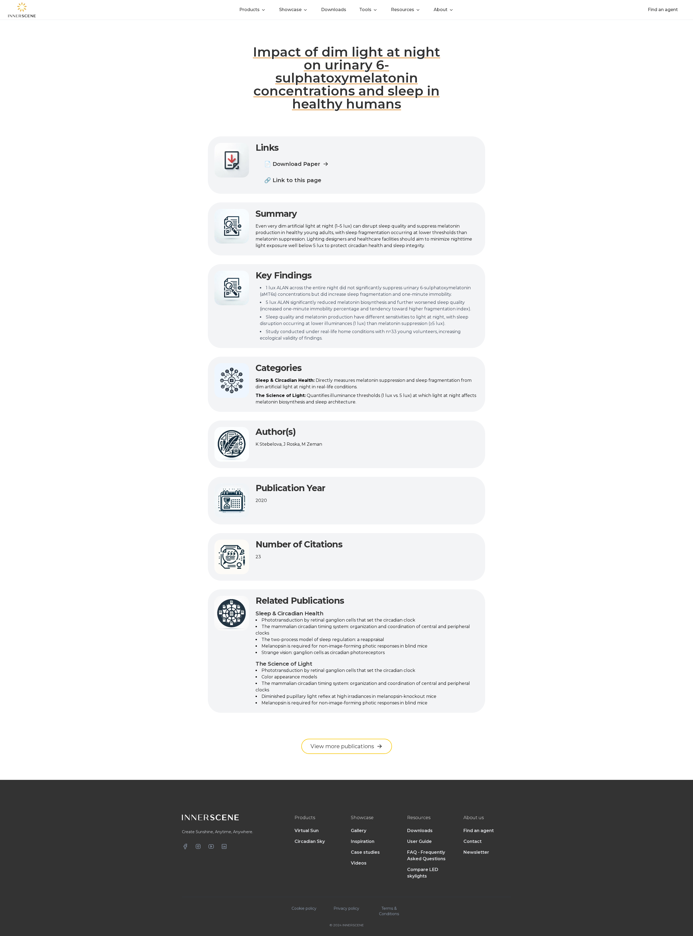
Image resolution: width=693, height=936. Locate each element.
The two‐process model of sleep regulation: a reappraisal (322, 639)
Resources (402, 9)
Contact (472, 841)
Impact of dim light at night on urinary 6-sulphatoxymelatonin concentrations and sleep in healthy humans (346, 78)
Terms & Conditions (389, 911)
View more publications (342, 746)
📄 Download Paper (292, 164)
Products (249, 9)
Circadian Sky (310, 841)
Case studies (365, 852)
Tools (365, 9)
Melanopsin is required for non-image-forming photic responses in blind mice (344, 646)
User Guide (419, 841)
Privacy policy (346, 908)
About (440, 9)
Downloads (420, 830)
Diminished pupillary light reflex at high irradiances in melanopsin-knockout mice (348, 696)
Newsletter (476, 852)
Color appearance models (289, 676)
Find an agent (478, 830)
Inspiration (362, 841)
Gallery (358, 830)
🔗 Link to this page (292, 180)
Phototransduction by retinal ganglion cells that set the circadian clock (338, 620)
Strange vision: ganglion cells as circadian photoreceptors (323, 652)
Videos (359, 863)
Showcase (290, 9)
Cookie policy (304, 908)
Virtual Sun (307, 830)
